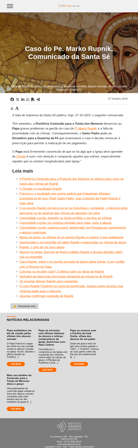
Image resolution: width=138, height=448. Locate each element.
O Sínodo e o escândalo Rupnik (40, 188)
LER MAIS (16, 364)
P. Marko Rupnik (86, 128)
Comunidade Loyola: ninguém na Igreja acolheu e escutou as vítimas (65, 218)
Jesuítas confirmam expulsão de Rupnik (46, 296)
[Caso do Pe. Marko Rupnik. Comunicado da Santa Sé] (38, 100)
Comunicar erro (24, 306)
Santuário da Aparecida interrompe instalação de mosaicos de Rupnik (66, 276)
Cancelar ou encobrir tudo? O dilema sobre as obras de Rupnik (61, 271)
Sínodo (21, 156)
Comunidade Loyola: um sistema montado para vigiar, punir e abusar (65, 223)
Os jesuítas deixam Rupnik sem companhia (48, 281)
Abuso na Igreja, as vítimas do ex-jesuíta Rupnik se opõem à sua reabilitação (71, 237)
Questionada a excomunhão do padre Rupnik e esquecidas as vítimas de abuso (72, 242)
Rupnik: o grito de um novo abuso (42, 247)
